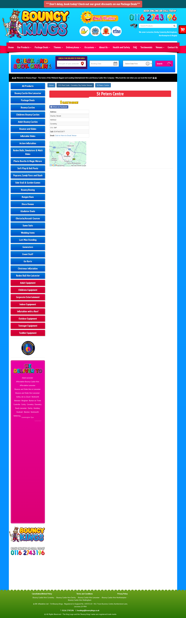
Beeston (17, 400)
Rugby (174, 35)
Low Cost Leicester (28, 513)
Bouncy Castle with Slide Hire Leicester (28, 457)
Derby (156, 32)
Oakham (36, 431)
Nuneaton (28, 431)
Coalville (17, 404)
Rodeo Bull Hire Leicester (28, 275)
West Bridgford (27, 452)
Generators (28, 247)
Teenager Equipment (27, 325)
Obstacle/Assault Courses (28, 218)
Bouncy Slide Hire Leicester (27, 466)
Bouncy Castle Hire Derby (66, 597)
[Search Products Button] (174, 26)
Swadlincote (19, 445)
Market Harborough (32, 423)
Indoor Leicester (28, 484)
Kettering (17, 416)
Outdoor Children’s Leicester (28, 524)
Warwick (37, 445)
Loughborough (32, 419)
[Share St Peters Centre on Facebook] (69, 107)
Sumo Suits (28, 225)
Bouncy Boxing (28, 189)
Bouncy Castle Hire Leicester (28, 93)
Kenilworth (35, 412)
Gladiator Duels (27, 211)
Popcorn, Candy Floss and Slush (27, 175)
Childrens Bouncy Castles (27, 114)
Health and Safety (121, 47)
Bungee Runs (28, 197)
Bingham (25, 400)
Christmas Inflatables (28, 268)
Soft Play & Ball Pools (27, 168)
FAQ (135, 47)
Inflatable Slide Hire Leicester (27, 492)
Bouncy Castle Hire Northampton (114, 597)
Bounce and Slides (27, 129)
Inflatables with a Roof (27, 311)
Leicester (149, 32)
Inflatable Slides (27, 136)
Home (11, 47)
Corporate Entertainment (28, 297)
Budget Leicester (21, 470)
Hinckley (37, 408)
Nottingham (172, 32)
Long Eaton (21, 419)
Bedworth (35, 397)
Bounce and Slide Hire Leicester (27, 393)
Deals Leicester (21, 408)
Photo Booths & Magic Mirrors (28, 161)
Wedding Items (28, 232)
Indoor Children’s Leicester (27, 488)
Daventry (38, 404)
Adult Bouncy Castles (28, 121)
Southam (37, 441)
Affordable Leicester (27, 385)
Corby (23, 404)
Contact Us (173, 47)
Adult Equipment (28, 282)
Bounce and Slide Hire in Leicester (28, 389)
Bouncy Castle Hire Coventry (43, 597)
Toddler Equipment (28, 333)
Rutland (30, 440)
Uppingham (29, 445)
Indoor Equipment (27, 304)
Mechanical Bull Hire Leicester (27, 517)
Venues (159, 47)
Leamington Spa (28, 416)
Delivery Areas (73, 47)
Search (159, 63)
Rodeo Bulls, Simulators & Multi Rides (28, 152)
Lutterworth (19, 423)
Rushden (23, 436)
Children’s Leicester (27, 474)
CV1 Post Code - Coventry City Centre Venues (75, 85)
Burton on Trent (35, 400)
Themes (57, 47)
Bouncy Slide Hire (28, 462)
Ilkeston (27, 412)
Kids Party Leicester (27, 499)
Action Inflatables (27, 143)
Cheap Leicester (34, 470)
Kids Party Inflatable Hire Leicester (27, 503)
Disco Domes (28, 204)
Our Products (23, 47)
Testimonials (146, 47)
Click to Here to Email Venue (65, 135)
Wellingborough (33, 448)
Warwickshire (21, 448)
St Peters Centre (103, 85)
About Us (103, 47)
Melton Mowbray (22, 427)
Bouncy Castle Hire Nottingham (79, 600)
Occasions (89, 47)
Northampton (164, 35)
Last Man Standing (27, 239)
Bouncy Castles (28, 107)
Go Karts (28, 261)
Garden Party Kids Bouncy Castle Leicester (28, 479)
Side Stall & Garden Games (27, 182)
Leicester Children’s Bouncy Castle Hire (28, 508)
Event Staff (27, 254)
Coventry (162, 32)
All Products (28, 86)
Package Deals (42, 47)
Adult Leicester (27, 378)
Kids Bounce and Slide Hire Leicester (28, 495)
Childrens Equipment (27, 290)
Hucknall (19, 412)
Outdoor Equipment (28, 318)
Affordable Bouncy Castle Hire (27, 381)
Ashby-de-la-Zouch (23, 397)
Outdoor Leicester (27, 521)
